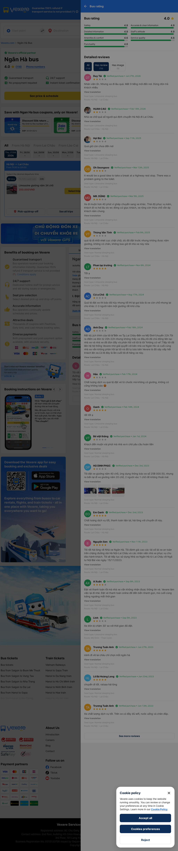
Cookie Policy (159, 809)
